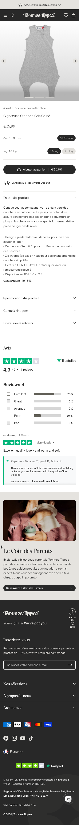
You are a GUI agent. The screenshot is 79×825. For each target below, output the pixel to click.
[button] (5, 15)
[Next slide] (75, 61)
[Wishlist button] (66, 15)
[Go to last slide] (3, 61)
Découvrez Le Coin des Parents (24, 588)
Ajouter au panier (42, 169)
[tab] (29, 97)
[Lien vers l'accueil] (39, 15)
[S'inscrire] (70, 665)
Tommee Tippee (22, 814)
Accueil (7, 108)
